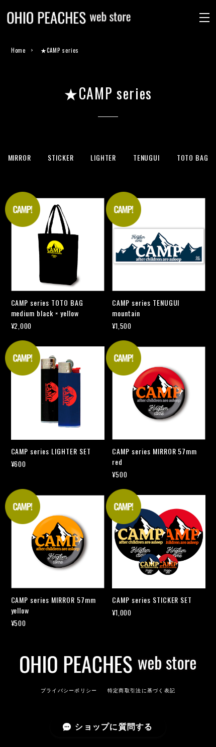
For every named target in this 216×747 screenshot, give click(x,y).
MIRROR (19, 157)
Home (18, 50)
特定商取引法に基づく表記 (141, 690)
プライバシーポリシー (69, 690)
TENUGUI (146, 157)
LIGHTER (103, 157)
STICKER (60, 157)
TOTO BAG (192, 157)
